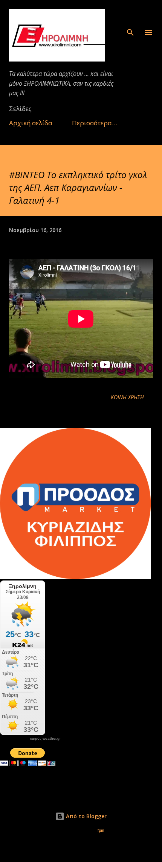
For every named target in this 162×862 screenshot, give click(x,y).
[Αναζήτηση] (130, 13)
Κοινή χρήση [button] (127, 397)
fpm (101, 830)
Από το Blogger (85, 816)
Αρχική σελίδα (30, 123)
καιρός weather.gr (45, 738)
